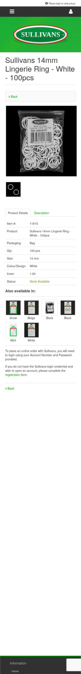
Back (13, 96)
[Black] (50, 308)
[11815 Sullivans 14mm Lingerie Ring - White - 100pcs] (41, 141)
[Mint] (13, 330)
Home (15, 671)
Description (41, 213)
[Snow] (13, 308)
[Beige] (31, 308)
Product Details (18, 213)
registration (13, 375)
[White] (31, 330)
